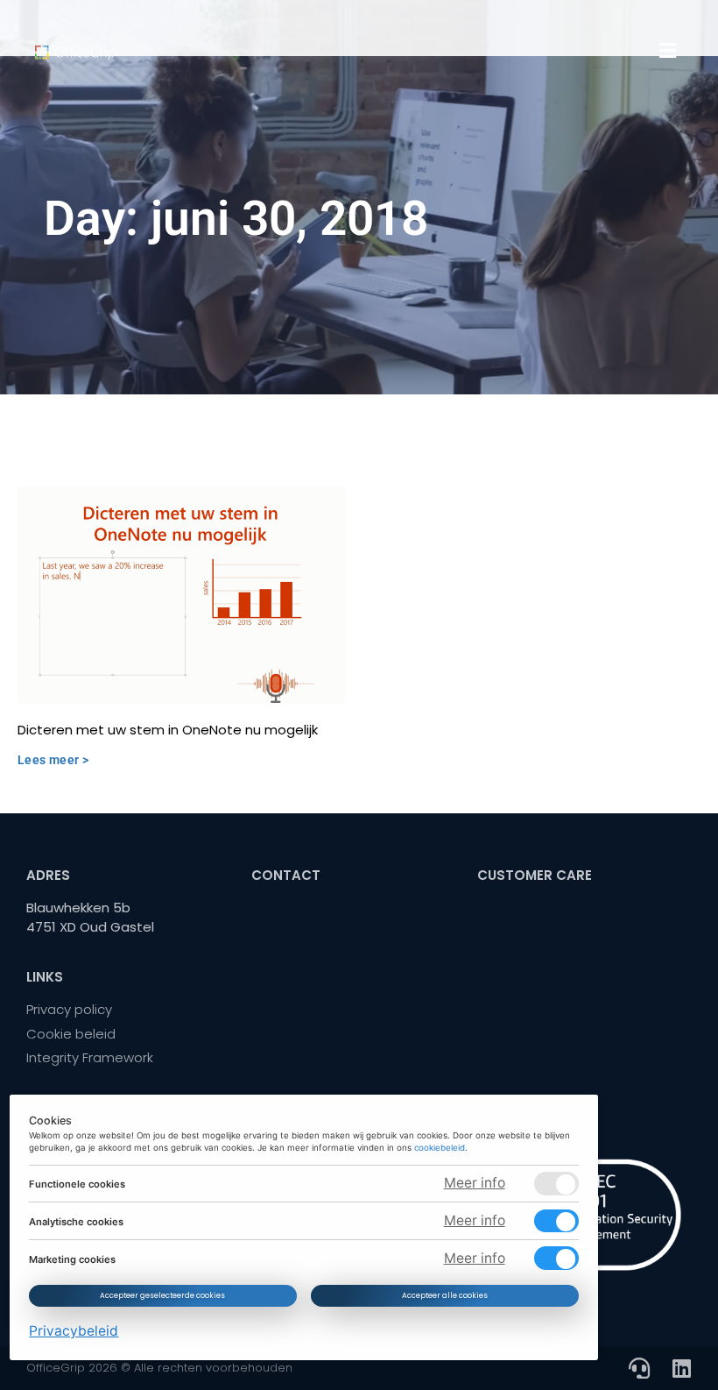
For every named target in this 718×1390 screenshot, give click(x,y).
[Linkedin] (681, 1368)
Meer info (474, 1182)
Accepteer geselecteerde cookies (163, 1295)
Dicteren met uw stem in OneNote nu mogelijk (168, 729)
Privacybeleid (74, 1331)
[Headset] (639, 1368)
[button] (667, 51)
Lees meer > (53, 760)
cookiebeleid (440, 1147)
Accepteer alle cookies (445, 1295)
